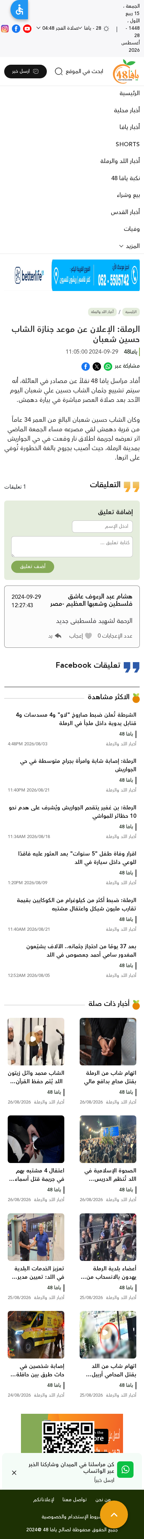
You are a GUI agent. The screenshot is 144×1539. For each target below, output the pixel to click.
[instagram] (5, 28)
